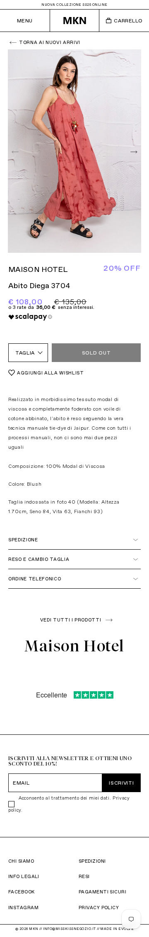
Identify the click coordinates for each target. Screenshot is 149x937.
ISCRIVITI (121, 783)
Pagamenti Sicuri (102, 892)
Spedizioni (92, 861)
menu (25, 20)
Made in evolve (117, 929)
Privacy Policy (99, 907)
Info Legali (23, 876)
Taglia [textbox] (25, 353)
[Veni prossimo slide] (133, 151)
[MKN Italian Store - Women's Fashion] (74, 20)
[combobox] (28, 352)
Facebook (21, 892)
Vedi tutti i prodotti (70, 620)
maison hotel (38, 269)
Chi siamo (21, 861)
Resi (84, 876)
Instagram (23, 907)
